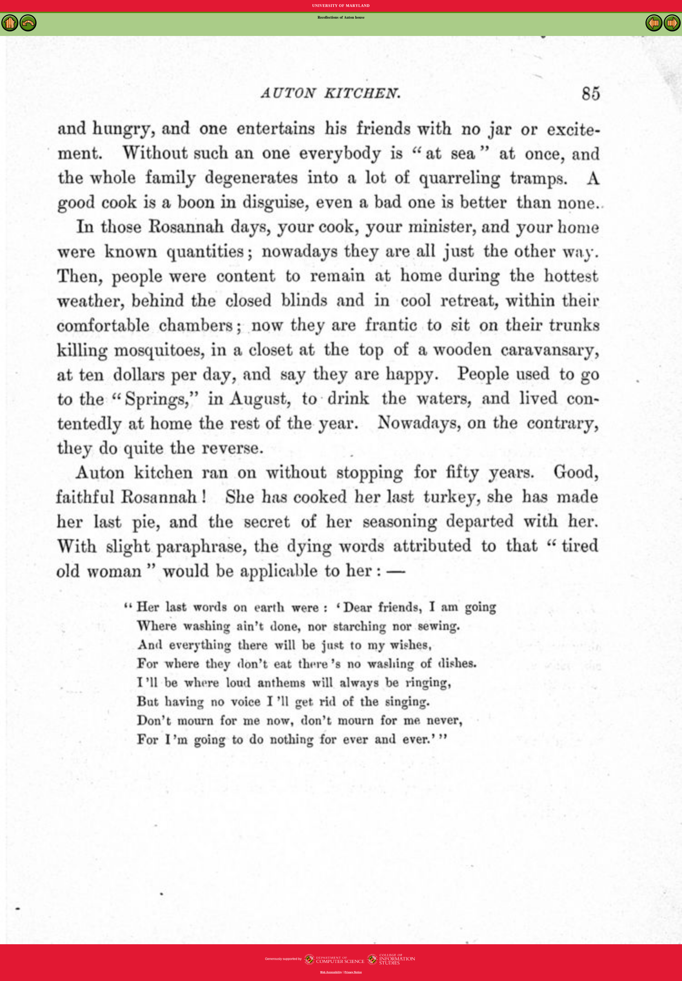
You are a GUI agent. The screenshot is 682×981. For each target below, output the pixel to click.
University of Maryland (341, 6)
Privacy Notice (353, 972)
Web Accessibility (331, 972)
